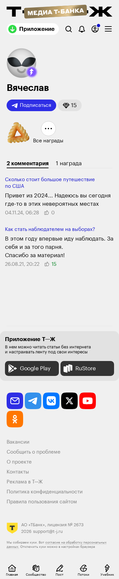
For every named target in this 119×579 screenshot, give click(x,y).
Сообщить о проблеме (33, 452)
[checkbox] (108, 29)
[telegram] (33, 401)
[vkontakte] (51, 401)
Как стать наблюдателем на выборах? (50, 229)
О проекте (19, 462)
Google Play (35, 368)
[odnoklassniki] (15, 419)
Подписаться (35, 105)
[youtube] (87, 401)
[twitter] (69, 401)
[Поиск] (68, 29)
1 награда (69, 163)
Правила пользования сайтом (42, 501)
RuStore (85, 368)
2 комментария (28, 163)
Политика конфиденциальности (45, 491)
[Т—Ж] (59, 12)
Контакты (18, 472)
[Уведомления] (82, 29)
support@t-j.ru (48, 531)
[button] (31, 72)
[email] (15, 401)
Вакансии (18, 442)
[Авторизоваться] (95, 29)
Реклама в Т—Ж (25, 481)
